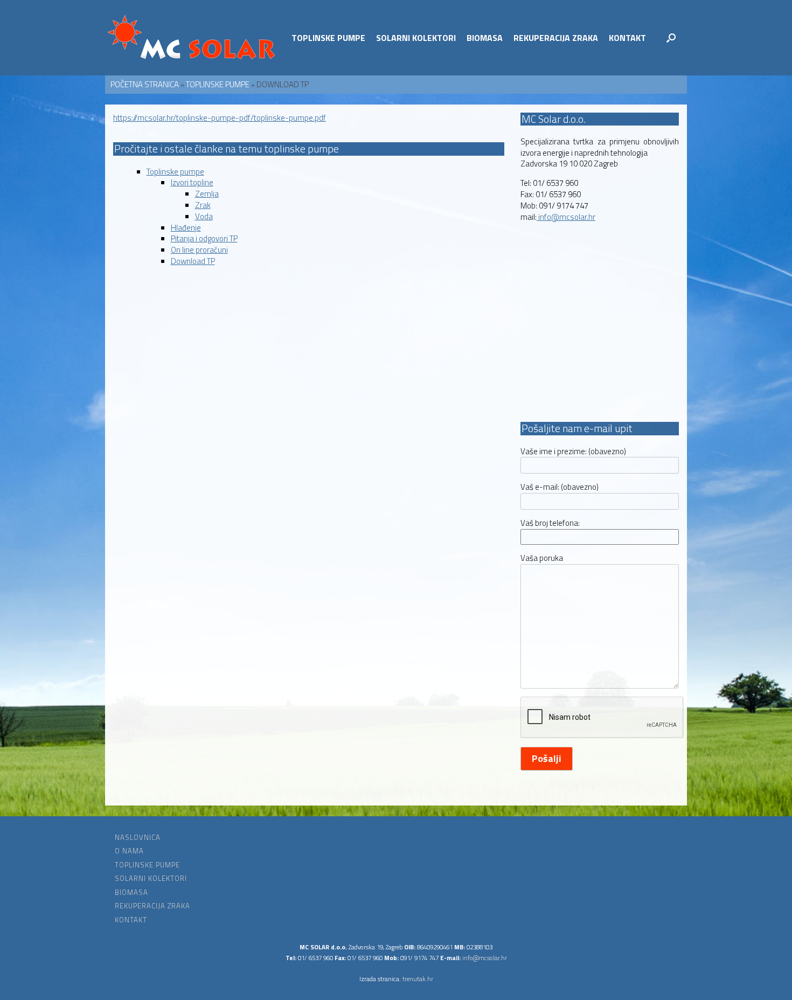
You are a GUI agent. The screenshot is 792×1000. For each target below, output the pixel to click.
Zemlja (207, 194)
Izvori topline (192, 182)
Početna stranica (144, 84)
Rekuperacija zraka (555, 37)
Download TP (193, 261)
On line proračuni (199, 250)
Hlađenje (186, 227)
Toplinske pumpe (328, 37)
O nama (129, 851)
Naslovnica (138, 837)
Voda (204, 216)
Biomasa (485, 37)
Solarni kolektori (416, 37)
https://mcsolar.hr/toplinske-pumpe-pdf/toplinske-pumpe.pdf (219, 118)
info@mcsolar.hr (566, 217)
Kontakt (627, 37)
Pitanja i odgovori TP (204, 238)
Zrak (203, 205)
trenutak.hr (417, 978)
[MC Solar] (191, 37)
